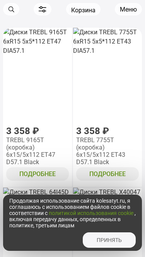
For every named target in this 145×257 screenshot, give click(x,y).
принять (109, 240)
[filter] (42, 9)
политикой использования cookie (92, 213)
